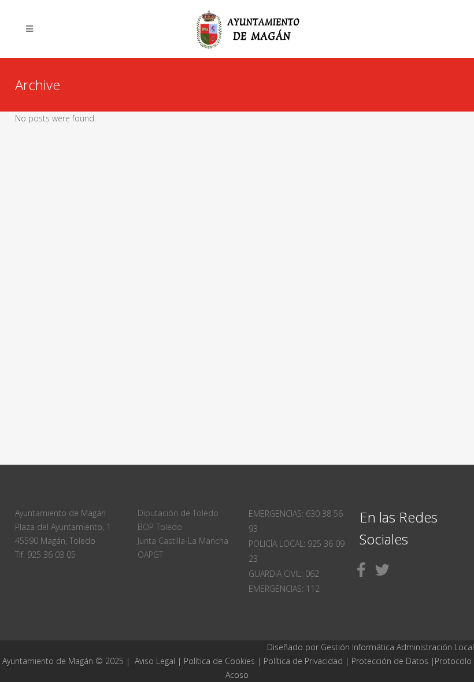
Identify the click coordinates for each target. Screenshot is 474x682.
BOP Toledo (160, 526)
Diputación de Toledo (178, 512)
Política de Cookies (219, 660)
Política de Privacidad (304, 660)
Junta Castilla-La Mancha (183, 540)
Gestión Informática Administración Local (397, 647)
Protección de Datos (389, 660)
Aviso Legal (155, 660)
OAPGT (150, 554)
